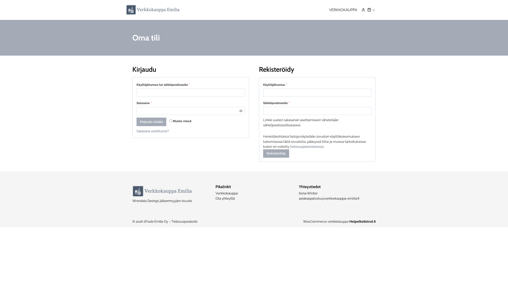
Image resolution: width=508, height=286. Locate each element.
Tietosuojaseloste (184, 221)
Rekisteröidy (276, 153)
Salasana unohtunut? (153, 131)
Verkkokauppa (343, 10)
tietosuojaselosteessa (307, 147)
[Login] (363, 10)
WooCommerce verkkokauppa (339, 221)
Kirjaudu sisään (151, 122)
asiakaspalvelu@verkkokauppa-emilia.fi (329, 198)
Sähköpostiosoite (283, 103)
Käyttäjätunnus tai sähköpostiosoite (170, 85)
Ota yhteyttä (225, 198)
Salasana (151, 103)
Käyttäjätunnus (282, 85)
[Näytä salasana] (241, 111)
